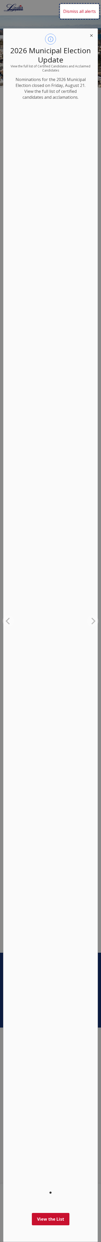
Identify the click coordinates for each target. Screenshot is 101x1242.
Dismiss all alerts (79, 11)
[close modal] (91, 35)
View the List (50, 1219)
